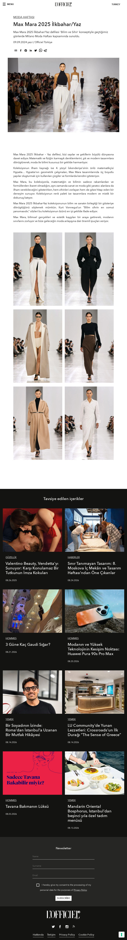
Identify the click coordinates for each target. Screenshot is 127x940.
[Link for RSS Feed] (73, 927)
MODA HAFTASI (23, 17)
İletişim (51, 934)
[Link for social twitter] (53, 927)
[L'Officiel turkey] (63, 4)
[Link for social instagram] (66, 927)
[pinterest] (25, 51)
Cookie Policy (86, 934)
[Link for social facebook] (60, 927)
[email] (15, 51)
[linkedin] (30, 51)
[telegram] (45, 51)
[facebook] (20, 51)
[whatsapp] (40, 51)
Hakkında (38, 934)
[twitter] (35, 51)
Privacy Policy (80, 890)
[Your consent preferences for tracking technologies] (122, 935)
